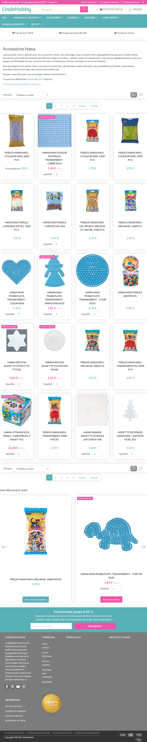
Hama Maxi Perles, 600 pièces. (130, 294)
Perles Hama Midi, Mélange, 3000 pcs (92, 364)
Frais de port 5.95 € (24, 33)
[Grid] (133, 95)
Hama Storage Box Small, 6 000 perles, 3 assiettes (16, 436)
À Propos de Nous (131, 2)
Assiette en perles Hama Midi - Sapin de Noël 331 (130, 436)
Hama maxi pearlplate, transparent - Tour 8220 (92, 298)
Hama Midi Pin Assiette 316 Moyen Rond (54, 366)
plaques (30, 79)
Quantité (48, 174)
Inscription (95, 626)
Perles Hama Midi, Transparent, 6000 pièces (54, 436)
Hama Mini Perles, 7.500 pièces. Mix (54, 224)
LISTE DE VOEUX (113, 9)
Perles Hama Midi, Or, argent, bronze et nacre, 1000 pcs (92, 226)
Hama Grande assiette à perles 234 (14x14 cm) (92, 436)
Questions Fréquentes (15, 711)
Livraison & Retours (109, 2)
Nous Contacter (89, 2)
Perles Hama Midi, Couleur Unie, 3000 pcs (130, 156)
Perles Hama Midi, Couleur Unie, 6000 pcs (16, 156)
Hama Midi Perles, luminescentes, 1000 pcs (16, 226)
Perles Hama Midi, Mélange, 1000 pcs (130, 224)
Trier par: (7, 94)
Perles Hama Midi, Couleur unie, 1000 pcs (92, 156)
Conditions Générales (86, 733)
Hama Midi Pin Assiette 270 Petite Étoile (17, 366)
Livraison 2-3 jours (125, 33)
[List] (141, 95)
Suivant (82, 105)
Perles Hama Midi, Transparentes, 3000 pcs (130, 366)
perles (40, 79)
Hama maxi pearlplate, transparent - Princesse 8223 (54, 298)
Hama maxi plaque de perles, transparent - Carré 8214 (54, 158)
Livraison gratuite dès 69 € (75, 33)
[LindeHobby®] (16, 9)
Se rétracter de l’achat (15, 720)
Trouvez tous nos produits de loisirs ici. (22, 84)
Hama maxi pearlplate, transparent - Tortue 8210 (111, 575)
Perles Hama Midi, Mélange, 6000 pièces (36, 579)
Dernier (94, 105)
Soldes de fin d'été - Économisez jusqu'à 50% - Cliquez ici (29, 2)
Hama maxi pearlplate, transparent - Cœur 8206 (17, 298)
